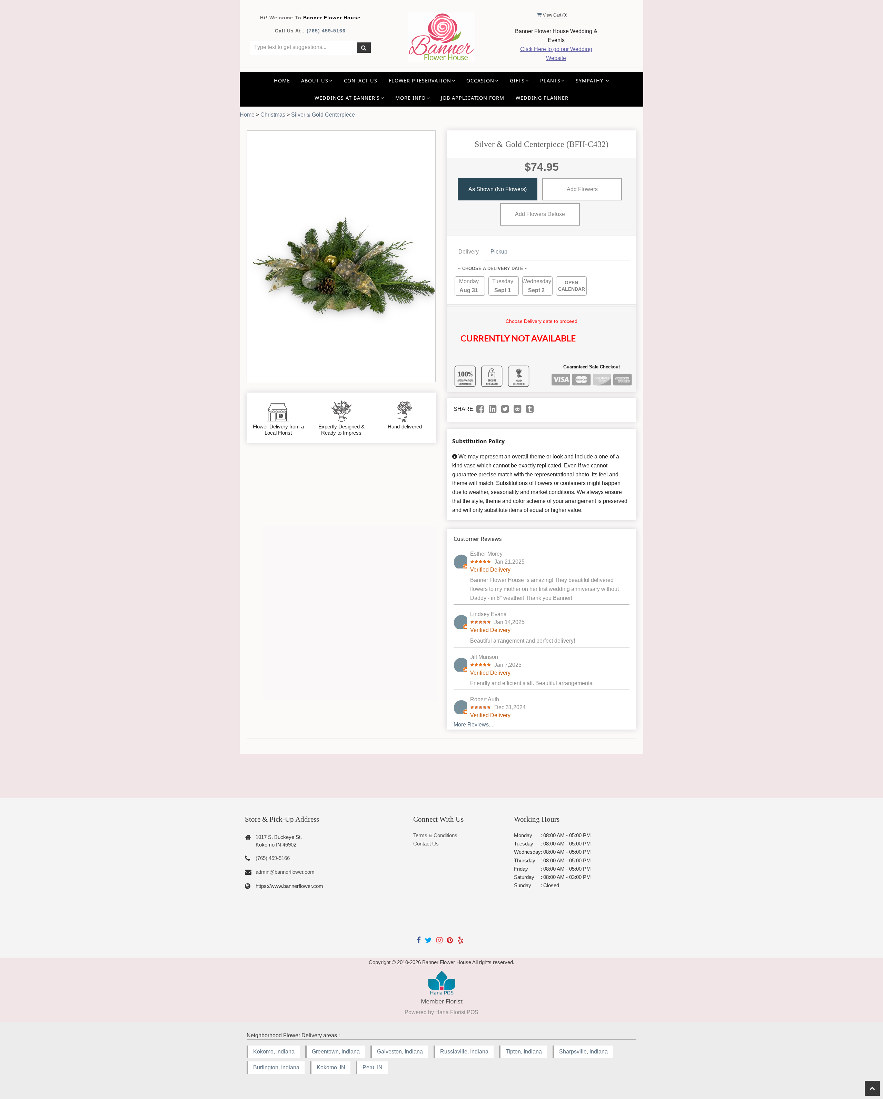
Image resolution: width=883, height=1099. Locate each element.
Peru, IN (373, 1067)
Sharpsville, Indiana (583, 1052)
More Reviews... (473, 724)
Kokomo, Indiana (274, 1052)
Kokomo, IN (331, 1067)
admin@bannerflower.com (285, 872)
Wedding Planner (542, 98)
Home (282, 80)
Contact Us (360, 80)
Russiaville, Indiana (464, 1052)
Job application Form (472, 98)
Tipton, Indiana (524, 1052)
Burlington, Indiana (276, 1067)
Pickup (498, 252)
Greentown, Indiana (336, 1052)
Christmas (272, 115)
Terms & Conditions (435, 835)
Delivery (468, 252)
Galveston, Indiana (400, 1052)
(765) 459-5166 (326, 30)
